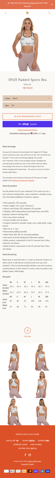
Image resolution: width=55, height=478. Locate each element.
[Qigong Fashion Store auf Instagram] (29, 455)
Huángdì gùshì (20, 445)
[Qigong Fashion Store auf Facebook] (25, 455)
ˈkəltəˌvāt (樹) (12, 441)
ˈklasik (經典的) (28, 441)
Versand (29, 88)
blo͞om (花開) (43, 441)
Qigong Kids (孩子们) (27, 448)
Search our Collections (27, 434)
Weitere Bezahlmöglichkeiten (27, 130)
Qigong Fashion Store (34, 461)
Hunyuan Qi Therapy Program (23, 180)
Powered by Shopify (27, 464)
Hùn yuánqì (36, 445)
